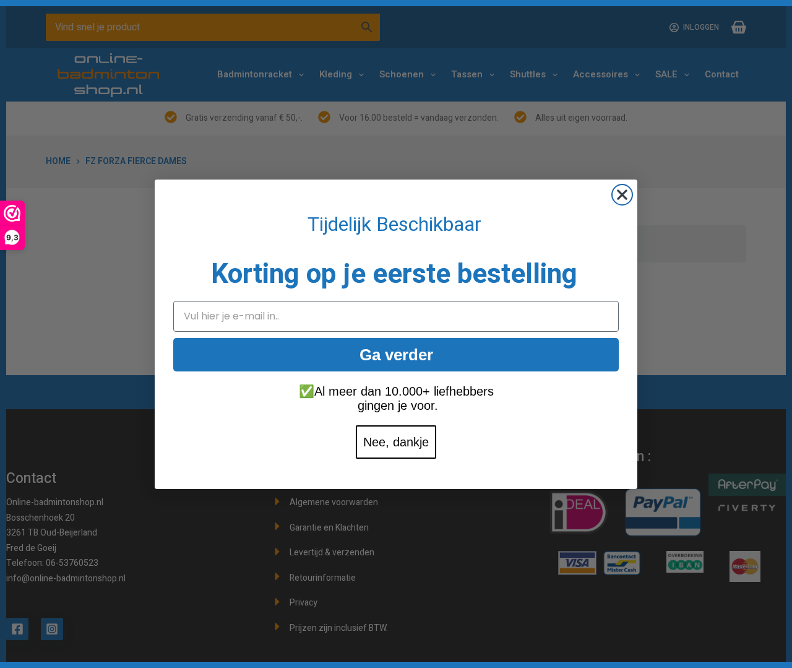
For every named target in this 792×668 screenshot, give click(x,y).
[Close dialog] (622, 194)
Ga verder (396, 354)
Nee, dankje (396, 442)
